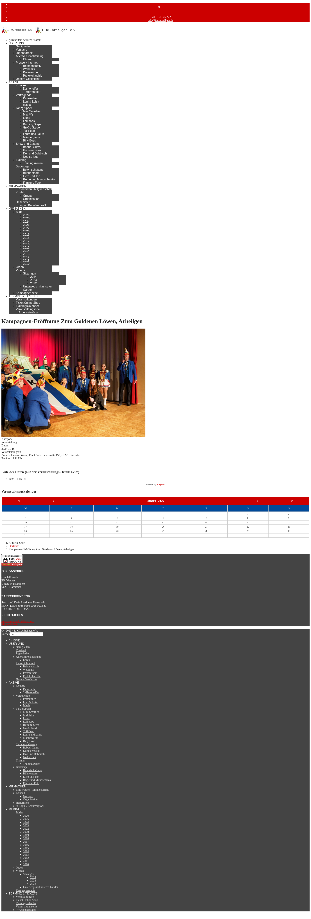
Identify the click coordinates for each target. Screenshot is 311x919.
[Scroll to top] (2, 915)
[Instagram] (159, 10)
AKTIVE (14, 82)
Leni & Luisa (31, 101)
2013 (26, 254)
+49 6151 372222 (160, 17)
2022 (26, 228)
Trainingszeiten (33, 163)
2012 (26, 257)
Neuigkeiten (23, 46)
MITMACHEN (17, 185)
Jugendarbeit (24, 52)
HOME (37, 39)
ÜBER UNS (16, 43)
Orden (20, 267)
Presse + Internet (26, 62)
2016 (26, 244)
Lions (26, 117)
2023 (26, 224)
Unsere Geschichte (28, 78)
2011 (26, 260)
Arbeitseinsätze (29, 312)
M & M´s (28, 114)
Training (21, 159)
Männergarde (31, 137)
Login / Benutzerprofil (32, 205)
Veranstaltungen (26, 299)
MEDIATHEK (17, 208)
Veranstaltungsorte (28, 309)
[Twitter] (159, 7)
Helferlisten (23, 202)
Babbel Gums (31, 147)
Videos (20, 270)
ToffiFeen (29, 130)
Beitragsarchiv (32, 65)
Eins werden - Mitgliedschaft (34, 189)
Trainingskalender (27, 305)
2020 (26, 231)
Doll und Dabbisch (35, 153)
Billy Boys (29, 140)
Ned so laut (30, 156)
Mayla (27, 104)
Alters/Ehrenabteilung (30, 56)
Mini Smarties (31, 111)
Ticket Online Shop (28, 302)
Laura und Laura (33, 134)
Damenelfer (30, 88)
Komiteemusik (32, 150)
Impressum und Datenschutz (17, 621)
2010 (26, 263)
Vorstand (21, 49)
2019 (26, 234)
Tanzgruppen (24, 108)
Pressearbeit (31, 72)
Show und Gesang (28, 143)
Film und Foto (32, 182)
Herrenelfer (33, 91)
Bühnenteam (31, 172)
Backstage (22, 166)
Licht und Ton (31, 176)
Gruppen (28, 195)
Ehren (27, 59)
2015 (26, 247)
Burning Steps (32, 124)
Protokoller (30, 98)
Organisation (31, 198)
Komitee (21, 85)
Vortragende (23, 95)
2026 (26, 215)
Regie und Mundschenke (39, 179)
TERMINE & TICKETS (23, 296)
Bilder (19, 211)
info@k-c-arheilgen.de (160, 20)
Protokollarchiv (32, 75)
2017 (26, 241)
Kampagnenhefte (27, 292)
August (152, 500)
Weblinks (29, 69)
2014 (26, 250)
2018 (26, 237)
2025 (26, 218)
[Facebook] (159, 4)
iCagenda (161, 484)
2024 (26, 221)
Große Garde (31, 127)
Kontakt (21, 192)
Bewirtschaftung (33, 169)
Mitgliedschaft (9, 624)
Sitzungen (29, 273)
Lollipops (29, 121)
